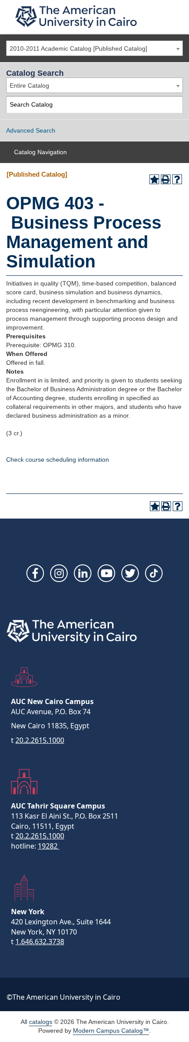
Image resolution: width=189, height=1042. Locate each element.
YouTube (106, 573)
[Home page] (76, 16)
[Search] (175, 104)
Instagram (59, 573)
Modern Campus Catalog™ (111, 1030)
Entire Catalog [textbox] (29, 85)
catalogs (40, 1021)
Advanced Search (30, 130)
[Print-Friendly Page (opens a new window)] (166, 179)
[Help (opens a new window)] (177, 179)
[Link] (154, 573)
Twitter (130, 573)
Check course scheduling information (57, 459)
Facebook (35, 573)
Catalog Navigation (40, 152)
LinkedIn (82, 573)
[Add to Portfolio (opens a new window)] (154, 179)
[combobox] (94, 48)
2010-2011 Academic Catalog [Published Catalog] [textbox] (78, 48)
